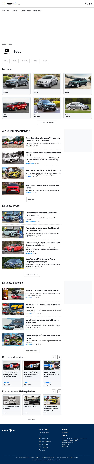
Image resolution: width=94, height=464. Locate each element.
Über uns (64, 429)
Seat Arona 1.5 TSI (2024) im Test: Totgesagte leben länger (40, 260)
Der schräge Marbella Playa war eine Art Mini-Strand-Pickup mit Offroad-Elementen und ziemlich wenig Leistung (42, 159)
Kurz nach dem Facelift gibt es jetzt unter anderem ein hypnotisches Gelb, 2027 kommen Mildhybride (43, 174)
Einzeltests (29, 253)
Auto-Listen (29, 297)
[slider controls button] (54, 357)
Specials (14, 10)
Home (4, 44)
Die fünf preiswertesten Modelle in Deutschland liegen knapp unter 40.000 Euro (43, 326)
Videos (23, 10)
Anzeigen (65, 432)
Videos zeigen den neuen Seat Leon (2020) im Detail (10, 374)
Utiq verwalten (74, 458)
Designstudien (30, 163)
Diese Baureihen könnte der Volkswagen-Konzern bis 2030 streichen (43, 139)
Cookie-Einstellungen (48, 458)
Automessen (37, 10)
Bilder (29, 10)
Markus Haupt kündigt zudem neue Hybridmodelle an (42, 190)
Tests (8, 10)
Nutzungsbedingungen (62, 458)
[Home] (13, 3)
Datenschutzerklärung (22, 458)
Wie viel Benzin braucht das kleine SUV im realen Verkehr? (41, 219)
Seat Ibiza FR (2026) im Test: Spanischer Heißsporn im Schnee (43, 243)
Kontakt (64, 435)
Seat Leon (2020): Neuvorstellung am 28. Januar (31, 374)
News (3, 10)
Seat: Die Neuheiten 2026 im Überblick (42, 291)
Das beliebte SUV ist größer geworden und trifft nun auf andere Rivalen (43, 311)
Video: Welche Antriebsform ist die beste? (51, 374)
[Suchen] (86, 4)
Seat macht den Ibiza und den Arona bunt (43, 170)
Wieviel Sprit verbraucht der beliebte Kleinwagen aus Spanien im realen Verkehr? (42, 234)
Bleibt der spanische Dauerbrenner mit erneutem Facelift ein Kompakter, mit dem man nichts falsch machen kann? (42, 249)
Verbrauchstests (30, 221)
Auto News (28, 147)
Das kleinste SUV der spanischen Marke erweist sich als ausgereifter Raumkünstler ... (43, 265)
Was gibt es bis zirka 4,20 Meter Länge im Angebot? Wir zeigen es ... (43, 341)
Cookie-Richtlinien (35, 458)
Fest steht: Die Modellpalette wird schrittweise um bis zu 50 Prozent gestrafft (43, 144)
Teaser (26, 382)
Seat (10, 44)
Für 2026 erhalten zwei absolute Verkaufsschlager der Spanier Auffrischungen (43, 294)
